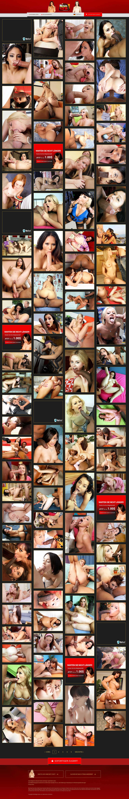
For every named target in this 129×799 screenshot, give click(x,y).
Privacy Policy (31, 784)
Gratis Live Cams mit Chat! (46, 774)
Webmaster (47, 782)
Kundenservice (42, 782)
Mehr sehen (53, 781)
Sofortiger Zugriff (94, 14)
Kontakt (52, 782)
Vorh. (48, 752)
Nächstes (78, 752)
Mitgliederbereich (47, 14)
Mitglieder (33, 781)
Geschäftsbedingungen (33, 782)
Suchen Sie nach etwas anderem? (81, 774)
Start (29, 781)
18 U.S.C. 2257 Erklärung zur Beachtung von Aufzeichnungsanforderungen (70, 782)
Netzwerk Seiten (34, 14)
